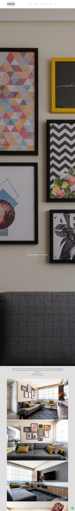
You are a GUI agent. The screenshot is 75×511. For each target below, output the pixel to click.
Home (31, 4)
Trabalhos (36, 4)
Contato (55, 4)
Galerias (41, 4)
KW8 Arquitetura (39, 373)
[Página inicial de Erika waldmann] (12, 4)
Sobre (50, 4)
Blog (46, 4)
